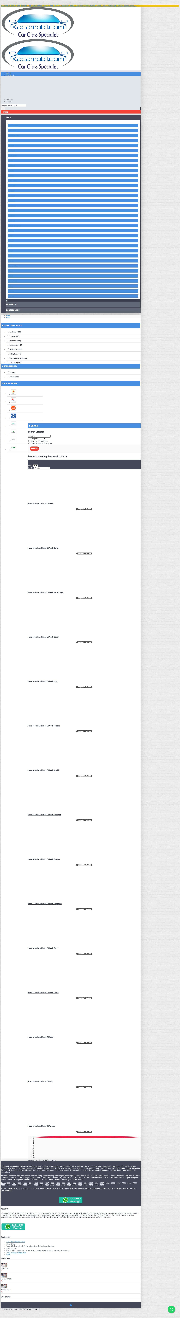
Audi (10, 140)
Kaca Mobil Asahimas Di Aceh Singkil (43, 770)
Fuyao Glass (13, 266)
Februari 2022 (6, 1279)
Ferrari (11, 241)
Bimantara (13, 155)
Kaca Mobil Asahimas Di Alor (40, 1081)
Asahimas (12, 130)
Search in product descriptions (41, 444)
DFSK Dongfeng (15, 226)
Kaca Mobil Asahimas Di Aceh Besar (43, 637)
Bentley (12, 150)
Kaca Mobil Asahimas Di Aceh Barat (43, 548)
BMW (11, 161)
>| (33, 1157)
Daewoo (12, 201)
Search (8, 317)
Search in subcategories (39, 441)
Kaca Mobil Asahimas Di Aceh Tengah (44, 859)
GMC (11, 276)
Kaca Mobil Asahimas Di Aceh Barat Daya (45, 592)
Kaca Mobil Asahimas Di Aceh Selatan (44, 726)
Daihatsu (12, 206)
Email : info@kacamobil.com (16, 1253)
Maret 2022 (5, 1268)
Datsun (12, 216)
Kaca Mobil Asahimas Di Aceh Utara (43, 992)
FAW (10, 236)
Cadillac (12, 166)
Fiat (10, 246)
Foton (11, 261)
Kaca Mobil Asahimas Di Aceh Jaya (42, 681)
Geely (11, 271)
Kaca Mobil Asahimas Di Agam (41, 1037)
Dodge (11, 231)
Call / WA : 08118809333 (15, 1242)
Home (8, 315)
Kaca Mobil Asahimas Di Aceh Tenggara (45, 903)
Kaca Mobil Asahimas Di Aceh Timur (43, 948)
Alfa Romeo (13, 125)
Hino (10, 286)
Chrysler (12, 186)
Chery (11, 176)
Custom (12, 196)
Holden (11, 291)
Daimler (12, 211)
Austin (11, 145)
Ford (10, 256)
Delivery (12, 221)
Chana (11, 171)
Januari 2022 (5, 1289)
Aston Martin (14, 135)
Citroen (12, 191)
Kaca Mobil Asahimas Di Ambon (41, 1126)
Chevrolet (13, 181)
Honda (11, 296)
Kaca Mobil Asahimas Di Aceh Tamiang (44, 814)
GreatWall (13, 281)
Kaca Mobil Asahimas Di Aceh (40, 503)
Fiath (11, 251)
